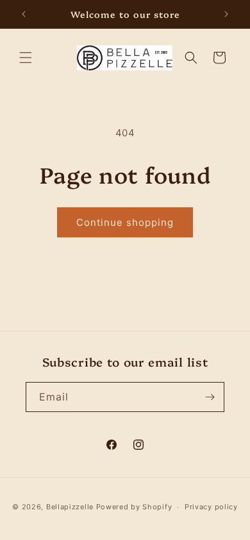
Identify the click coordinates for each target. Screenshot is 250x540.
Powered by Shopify (134, 506)
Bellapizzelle (70, 506)
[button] (26, 58)
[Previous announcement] (24, 14)
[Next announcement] (226, 14)
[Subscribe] (210, 397)
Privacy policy (211, 506)
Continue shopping (125, 222)
